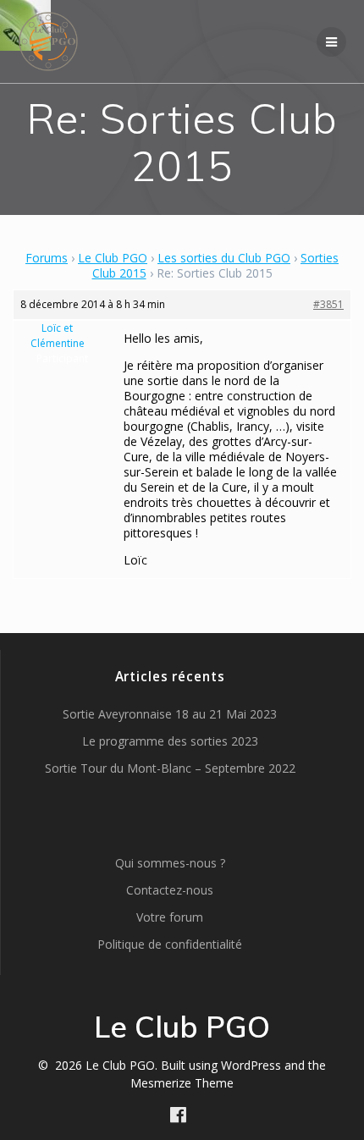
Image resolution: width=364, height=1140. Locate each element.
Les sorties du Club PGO (223, 258)
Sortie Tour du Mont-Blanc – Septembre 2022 (170, 768)
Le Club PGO (112, 258)
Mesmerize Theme (182, 1083)
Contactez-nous (169, 890)
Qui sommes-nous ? (170, 863)
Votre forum (169, 917)
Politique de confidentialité (169, 944)
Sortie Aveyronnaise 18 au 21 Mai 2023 (170, 714)
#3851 (328, 304)
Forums (46, 258)
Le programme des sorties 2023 (170, 741)
